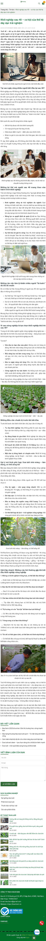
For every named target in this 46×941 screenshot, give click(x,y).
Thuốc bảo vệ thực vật (9, 806)
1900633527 (13, 899)
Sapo (27, 937)
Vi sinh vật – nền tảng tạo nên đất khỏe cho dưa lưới (26, 833)
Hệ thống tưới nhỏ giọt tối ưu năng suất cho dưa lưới (26, 861)
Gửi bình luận (9, 784)
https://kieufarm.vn (14, 904)
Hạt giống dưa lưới (7, 798)
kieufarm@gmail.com (13, 901)
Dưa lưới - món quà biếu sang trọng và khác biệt (19, 746)
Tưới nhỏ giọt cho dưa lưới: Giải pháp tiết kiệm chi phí (26, 874)
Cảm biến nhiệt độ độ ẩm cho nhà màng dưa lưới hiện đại (22, 739)
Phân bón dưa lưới (7, 802)
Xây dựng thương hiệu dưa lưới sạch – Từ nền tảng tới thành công (23, 735)
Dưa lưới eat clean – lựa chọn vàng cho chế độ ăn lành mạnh (23, 742)
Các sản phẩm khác (8, 809)
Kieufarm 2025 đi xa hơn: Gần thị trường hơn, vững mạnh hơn (22, 729)
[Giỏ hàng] (43, 4)
